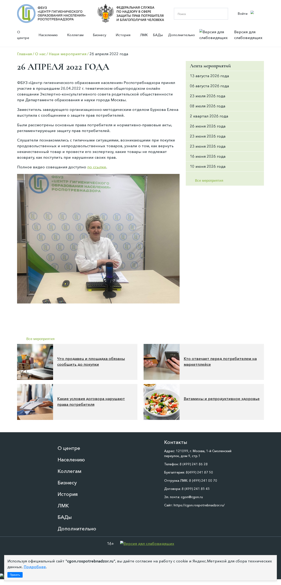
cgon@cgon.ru (192, 497)
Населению (48, 35)
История (123, 35)
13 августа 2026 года (209, 76)
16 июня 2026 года (207, 156)
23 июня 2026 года (207, 136)
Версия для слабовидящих (248, 35)
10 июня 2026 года (207, 166)
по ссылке (96, 167)
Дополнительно (181, 35)
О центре (23, 35)
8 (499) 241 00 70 (203, 480)
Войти (242, 13)
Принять (15, 574)
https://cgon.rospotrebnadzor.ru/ (199, 505)
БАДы (158, 35)
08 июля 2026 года (207, 106)
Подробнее (35, 566)
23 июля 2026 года (207, 96)
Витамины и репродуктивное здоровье (222, 398)
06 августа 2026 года (209, 86)
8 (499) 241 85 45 (196, 489)
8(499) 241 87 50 (199, 472)
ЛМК (144, 35)
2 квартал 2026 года (209, 116)
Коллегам (75, 35)
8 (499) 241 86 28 (194, 464)
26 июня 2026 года (207, 126)
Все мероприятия (40, 339)
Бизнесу (99, 35)
